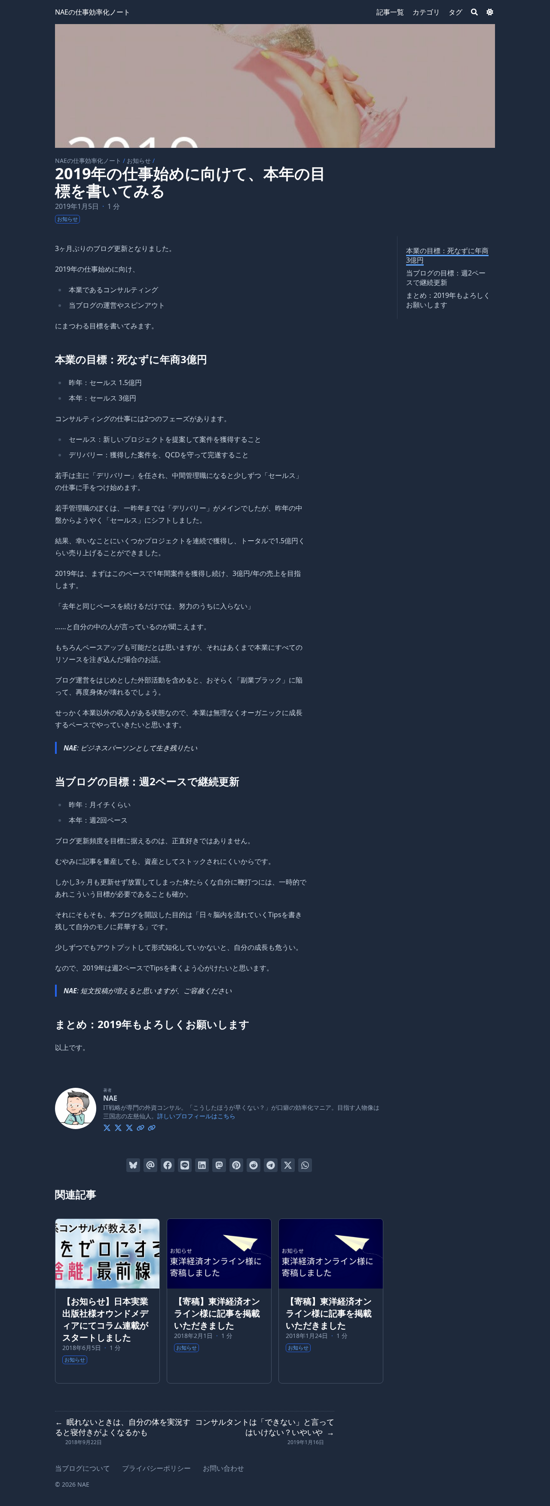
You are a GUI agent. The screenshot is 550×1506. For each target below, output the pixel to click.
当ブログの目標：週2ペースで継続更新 (446, 277)
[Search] (474, 12)
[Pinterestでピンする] (236, 1165)
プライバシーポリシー (156, 1468)
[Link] (140, 1126)
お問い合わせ (223, 1468)
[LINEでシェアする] (185, 1165)
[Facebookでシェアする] (167, 1165)
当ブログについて (82, 1468)
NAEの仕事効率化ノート (92, 12)
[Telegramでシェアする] (271, 1165)
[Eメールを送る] (150, 1165)
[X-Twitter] (107, 1126)
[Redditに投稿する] (253, 1165)
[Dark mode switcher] (489, 12)
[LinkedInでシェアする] (202, 1165)
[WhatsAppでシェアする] (305, 1165)
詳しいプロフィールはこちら (196, 1116)
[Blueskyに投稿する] (133, 1165)
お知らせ (139, 160)
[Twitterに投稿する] (288, 1165)
